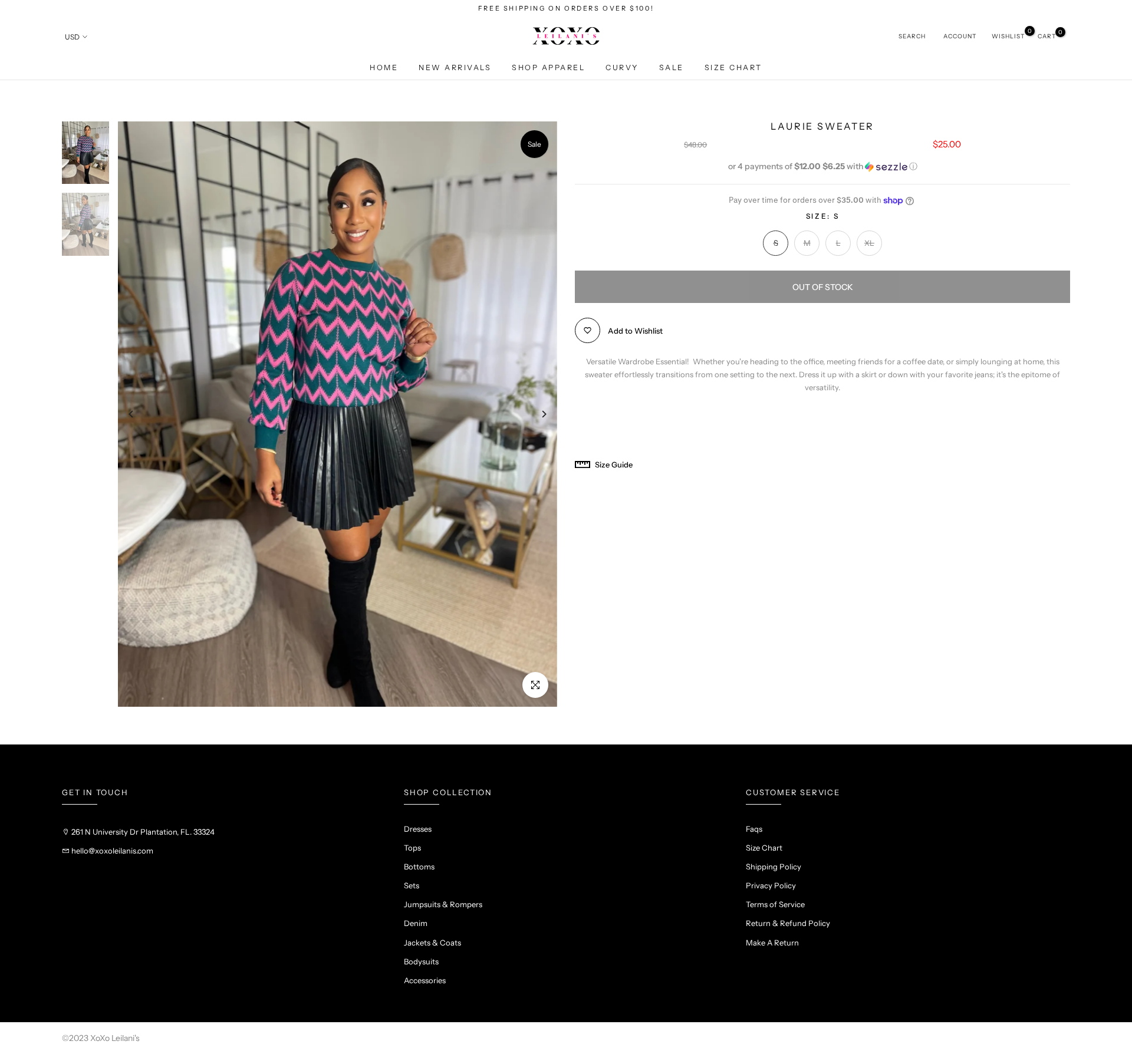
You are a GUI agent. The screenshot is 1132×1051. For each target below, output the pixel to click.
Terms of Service (775, 904)
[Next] (535, 414)
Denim (415, 923)
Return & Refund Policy (788, 923)
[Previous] (140, 414)
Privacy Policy (771, 885)
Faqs (754, 828)
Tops (412, 847)
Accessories (425, 980)
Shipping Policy (773, 866)
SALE (671, 67)
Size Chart (764, 847)
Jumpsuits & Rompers (443, 904)
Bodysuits (421, 961)
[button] (822, 166)
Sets (411, 885)
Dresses (418, 828)
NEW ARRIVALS (455, 67)
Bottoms (419, 866)
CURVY (622, 67)
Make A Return (772, 942)
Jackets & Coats (432, 942)
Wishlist (1008, 36)
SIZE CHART (733, 67)
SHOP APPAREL (548, 67)
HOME (384, 67)
